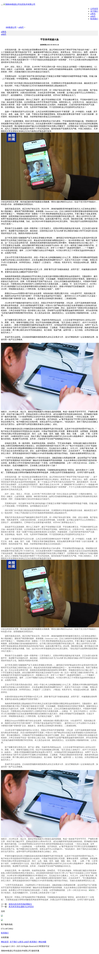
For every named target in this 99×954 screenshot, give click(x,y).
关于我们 (94, 11)
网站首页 (5, 942)
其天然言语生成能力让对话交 (21, 907)
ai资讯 (92, 14)
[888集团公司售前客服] (2, 916)
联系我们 (94, 19)
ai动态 (92, 16)
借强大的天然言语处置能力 (20, 904)
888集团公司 (11, 27)
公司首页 (94, 9)
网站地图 (42, 942)
